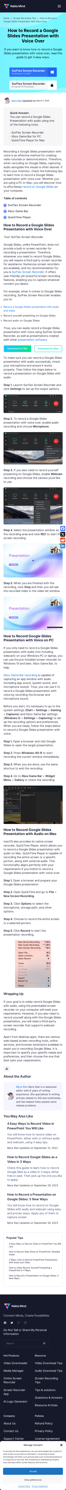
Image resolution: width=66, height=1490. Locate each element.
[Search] (44, 1343)
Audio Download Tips (48, 1370)
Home (6, 18)
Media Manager (14, 1370)
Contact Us (11, 1431)
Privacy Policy (44, 1431)
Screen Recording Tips (24, 18)
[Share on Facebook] (62, 528)
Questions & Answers (48, 1397)
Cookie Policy (24, 1486)
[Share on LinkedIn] (62, 545)
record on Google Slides (38, 186)
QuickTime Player (19, 217)
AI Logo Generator (15, 1401)
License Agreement (47, 1438)
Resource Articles (46, 1405)
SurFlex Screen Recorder (24, 205)
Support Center (14, 1438)
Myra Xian (17, 100)
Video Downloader (15, 1363)
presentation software (32, 339)
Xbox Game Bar (18, 211)
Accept (33, 1471)
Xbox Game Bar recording (20, 675)
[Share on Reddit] (62, 539)
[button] (61, 1445)
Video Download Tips (48, 1363)
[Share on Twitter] (62, 534)
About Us (10, 1423)
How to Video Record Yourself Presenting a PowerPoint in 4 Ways (30, 1269)
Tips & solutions (45, 1390)
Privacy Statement (40, 1486)
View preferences (33, 1479)
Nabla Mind (17, 6)
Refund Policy (44, 1423)
